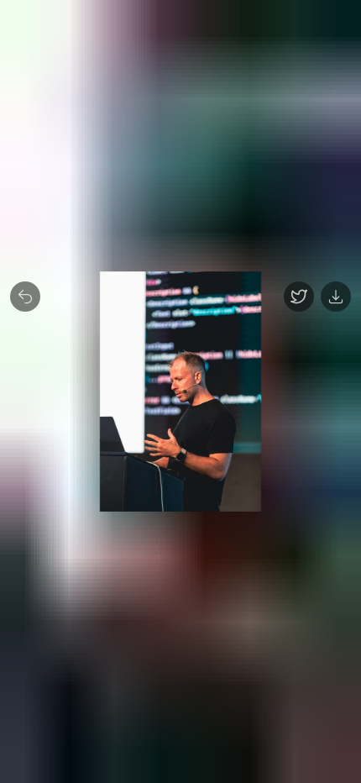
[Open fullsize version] (299, 296)
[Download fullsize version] (336, 296)
